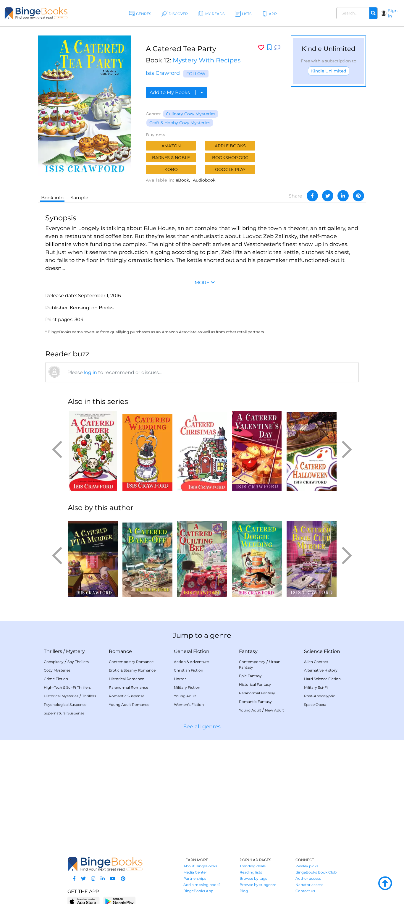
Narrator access (309, 884)
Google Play (230, 169)
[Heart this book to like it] (261, 47)
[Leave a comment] (277, 47)
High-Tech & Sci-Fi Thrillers (67, 687)
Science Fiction (322, 651)
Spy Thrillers (78, 661)
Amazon (171, 145)
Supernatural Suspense (64, 713)
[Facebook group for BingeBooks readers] (74, 879)
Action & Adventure (191, 661)
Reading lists (251, 872)
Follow (196, 73)
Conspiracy (54, 661)
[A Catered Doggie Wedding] (257, 557)
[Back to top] (385, 883)
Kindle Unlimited (328, 71)
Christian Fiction (188, 670)
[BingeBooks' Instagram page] (93, 879)
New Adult (274, 710)
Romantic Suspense (126, 696)
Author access (308, 878)
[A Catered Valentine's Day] (257, 451)
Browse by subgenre (258, 884)
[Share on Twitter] (327, 195)
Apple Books (230, 145)
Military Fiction (187, 687)
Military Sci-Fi (316, 687)
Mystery (75, 651)
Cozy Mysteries (57, 670)
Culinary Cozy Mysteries (190, 114)
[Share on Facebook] (312, 195)
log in (90, 372)
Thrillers (53, 651)
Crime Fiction (56, 679)
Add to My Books (170, 92)
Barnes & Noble (171, 157)
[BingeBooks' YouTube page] (112, 879)
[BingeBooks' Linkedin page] (103, 879)
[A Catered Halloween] (312, 451)
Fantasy (248, 651)
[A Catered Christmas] (202, 451)
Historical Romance (126, 679)
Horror (180, 679)
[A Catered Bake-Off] (147, 557)
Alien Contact (316, 661)
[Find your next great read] (36, 13)
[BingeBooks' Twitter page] (83, 879)
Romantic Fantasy (255, 701)
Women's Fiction (189, 704)
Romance (120, 651)
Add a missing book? (202, 884)
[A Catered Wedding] (147, 451)
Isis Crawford (163, 73)
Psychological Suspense (65, 704)
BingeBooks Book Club (316, 872)
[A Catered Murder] (93, 451)
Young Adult (185, 696)
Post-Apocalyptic (319, 696)
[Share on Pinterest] (358, 195)
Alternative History (320, 670)
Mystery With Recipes (206, 60)
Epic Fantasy (250, 676)
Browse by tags (253, 878)
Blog (244, 891)
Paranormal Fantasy (257, 693)
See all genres (202, 726)
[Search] (373, 13)
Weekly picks (306, 866)
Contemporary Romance (131, 661)
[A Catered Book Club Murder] (312, 557)
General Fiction (191, 651)
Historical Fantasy (255, 684)
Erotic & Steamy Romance (132, 670)
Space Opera (315, 704)
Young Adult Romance (129, 704)
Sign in (392, 13)
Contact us (305, 891)
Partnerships (194, 878)
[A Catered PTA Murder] (93, 557)
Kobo (171, 169)
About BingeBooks (200, 866)
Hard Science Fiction (322, 679)
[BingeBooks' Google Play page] (119, 901)
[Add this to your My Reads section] (269, 47)
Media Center (195, 872)
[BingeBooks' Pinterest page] (123, 879)
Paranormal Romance (128, 687)
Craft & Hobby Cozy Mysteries (179, 122)
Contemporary (252, 661)
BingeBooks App (198, 891)
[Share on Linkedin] (343, 195)
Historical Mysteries (61, 696)
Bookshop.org (230, 157)
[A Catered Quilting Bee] (202, 557)
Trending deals (253, 866)
